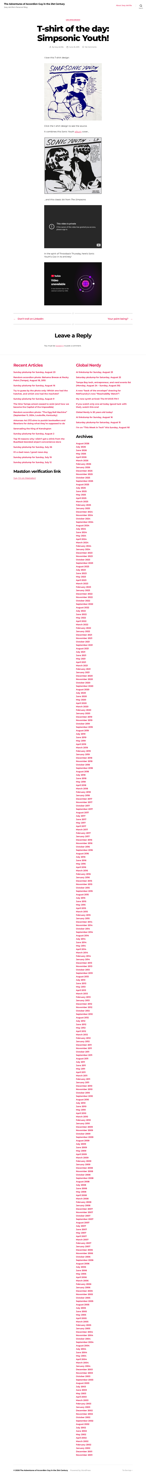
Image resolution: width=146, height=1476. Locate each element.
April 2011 (81, 1072)
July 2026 (81, 447)
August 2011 (82, 1058)
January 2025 (83, 508)
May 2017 (81, 822)
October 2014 (83, 928)
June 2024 (81, 532)
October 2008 (83, 1175)
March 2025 (82, 501)
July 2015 (80, 898)
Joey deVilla (59, 47)
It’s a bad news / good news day (30, 452)
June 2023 (81, 573)
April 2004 (81, 1359)
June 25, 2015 (74, 47)
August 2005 (82, 1304)
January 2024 (83, 549)
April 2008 (81, 1195)
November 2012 (84, 1007)
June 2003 (81, 1390)
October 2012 (83, 1010)
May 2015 (81, 905)
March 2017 (82, 829)
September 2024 (84, 522)
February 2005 (83, 1325)
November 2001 (84, 1455)
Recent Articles (28, 365)
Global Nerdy (88, 365)
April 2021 (81, 662)
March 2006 (82, 1280)
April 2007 (81, 1236)
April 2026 (81, 457)
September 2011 (84, 1055)
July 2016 (80, 857)
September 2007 (84, 1219)
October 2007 (83, 1216)
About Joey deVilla (124, 5)
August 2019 (82, 730)
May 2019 (81, 740)
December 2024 (84, 512)
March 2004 (82, 1362)
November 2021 (84, 638)
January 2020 (83, 713)
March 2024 (82, 542)
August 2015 (82, 894)
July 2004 (81, 1349)
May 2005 (81, 1315)
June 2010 (81, 1106)
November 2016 (84, 843)
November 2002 (84, 1414)
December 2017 (84, 799)
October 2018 (83, 764)
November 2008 (84, 1171)
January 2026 (83, 467)
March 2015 (82, 911)
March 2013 (82, 993)
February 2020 (83, 710)
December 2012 (84, 1004)
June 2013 (81, 983)
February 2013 (83, 997)
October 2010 (83, 1092)
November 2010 (84, 1089)
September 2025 (84, 481)
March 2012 (82, 1034)
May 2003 (81, 1393)
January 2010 (83, 1123)
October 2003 (83, 1376)
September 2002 (84, 1421)
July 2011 (80, 1062)
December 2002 (84, 1410)
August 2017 (82, 812)
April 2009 (81, 1154)
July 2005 (81, 1308)
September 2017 (84, 809)
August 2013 (82, 976)
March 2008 (82, 1198)
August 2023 (82, 566)
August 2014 (82, 935)
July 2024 (81, 529)
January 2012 (83, 1041)
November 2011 (84, 1048)
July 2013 (80, 980)
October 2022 (83, 600)
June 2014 (81, 942)
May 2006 (81, 1274)
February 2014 (83, 956)
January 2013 (83, 1000)
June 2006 (81, 1270)
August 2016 (82, 853)
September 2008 (84, 1178)
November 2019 (84, 720)
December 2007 (84, 1209)
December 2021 (84, 635)
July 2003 (81, 1386)
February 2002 (83, 1444)
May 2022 (81, 617)
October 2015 (83, 887)
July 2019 (80, 734)
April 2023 (81, 580)
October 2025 (83, 477)
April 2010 (81, 1113)
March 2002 (82, 1441)
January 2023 (83, 590)
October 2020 (83, 682)
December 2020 (84, 676)
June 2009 (81, 1147)
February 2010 (83, 1120)
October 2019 (83, 723)
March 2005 (82, 1321)
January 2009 (83, 1164)
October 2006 (83, 1257)
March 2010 (82, 1116)
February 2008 (83, 1202)
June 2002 (81, 1431)
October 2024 (83, 518)
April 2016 (81, 867)
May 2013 (81, 987)
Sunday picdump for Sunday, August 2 (33, 433)
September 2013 (84, 973)
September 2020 (84, 686)
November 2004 (84, 1335)
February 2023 (83, 587)
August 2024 (82, 525)
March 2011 (81, 1075)
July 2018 (81, 775)
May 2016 (81, 864)
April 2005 (81, 1318)
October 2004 (83, 1339)
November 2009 (84, 1130)
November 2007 (84, 1212)
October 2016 (83, 846)
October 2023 (83, 559)
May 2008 (81, 1192)
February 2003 (83, 1403)
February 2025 (83, 505)
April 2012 (81, 1031)
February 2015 (83, 915)
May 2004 (81, 1356)
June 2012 (81, 1024)
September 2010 (84, 1096)
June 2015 (81, 901)
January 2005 (83, 1328)
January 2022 (83, 631)
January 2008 (83, 1205)
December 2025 (84, 471)
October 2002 (83, 1417)
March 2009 (82, 1157)
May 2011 (80, 1069)
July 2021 (80, 652)
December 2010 (84, 1086)
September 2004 (84, 1342)
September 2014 (84, 932)
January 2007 (83, 1246)
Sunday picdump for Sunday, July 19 (32, 457)
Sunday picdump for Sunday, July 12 (32, 462)
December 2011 (84, 1045)
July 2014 (81, 939)
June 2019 (81, 737)
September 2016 (84, 850)
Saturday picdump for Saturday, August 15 (98, 422)
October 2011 (82, 1051)
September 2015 (84, 891)
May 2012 (81, 1028)
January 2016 (83, 877)
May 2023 (81, 576)
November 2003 (84, 1373)
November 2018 (84, 761)
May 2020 (81, 699)
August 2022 (82, 607)
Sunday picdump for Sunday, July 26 (32, 447)
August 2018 (82, 771)
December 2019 (84, 717)
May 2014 (81, 946)
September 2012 (84, 1014)
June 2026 (81, 450)
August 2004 (82, 1345)
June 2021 (81, 655)
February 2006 (83, 1284)
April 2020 (81, 703)
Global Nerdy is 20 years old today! (94, 412)
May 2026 (81, 453)
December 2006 (84, 1250)
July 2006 (81, 1267)
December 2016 (84, 840)
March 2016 (82, 870)
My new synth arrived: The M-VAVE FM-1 (97, 399)
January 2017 (83, 836)
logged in (60, 346)
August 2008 (82, 1181)
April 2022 (81, 621)
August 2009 (82, 1140)
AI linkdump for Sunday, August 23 (94, 372)
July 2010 (81, 1103)
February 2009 (83, 1161)
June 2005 (81, 1311)
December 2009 (84, 1127)
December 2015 (84, 881)
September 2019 (84, 727)
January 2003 (83, 1407)
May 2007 (81, 1233)
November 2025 (84, 474)
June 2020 (81, 696)
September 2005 (84, 1301)
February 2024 (83, 546)
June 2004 (81, 1352)
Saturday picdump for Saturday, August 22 (98, 377)
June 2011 (81, 1065)
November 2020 (84, 679)
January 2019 (83, 754)
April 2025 (81, 498)
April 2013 (81, 990)
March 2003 (82, 1400)
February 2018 (83, 792)
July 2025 (81, 488)
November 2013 (84, 966)
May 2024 (81, 535)
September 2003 (84, 1380)
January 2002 (83, 1448)
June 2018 (81, 778)
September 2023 (84, 563)
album (78, 131)
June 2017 (81, 819)
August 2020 (82, 689)
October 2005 (83, 1298)
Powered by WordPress (80, 1470)
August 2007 (82, 1222)
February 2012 (83, 1038)
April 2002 (81, 1438)
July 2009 (81, 1144)
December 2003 (84, 1369)
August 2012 (82, 1017)
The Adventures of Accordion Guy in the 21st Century (34, 4)
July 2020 (81, 693)
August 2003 (82, 1383)
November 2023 (84, 556)
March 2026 (82, 460)
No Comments (91, 47)
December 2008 (84, 1168)
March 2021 (82, 665)
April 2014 (81, 949)
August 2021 (82, 648)
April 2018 (81, 785)
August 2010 (82, 1099)
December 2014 (84, 922)
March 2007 (82, 1239)
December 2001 (84, 1451)
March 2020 (82, 706)
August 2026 (82, 443)
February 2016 (83, 874)
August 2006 (82, 1263)
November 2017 (84, 802)
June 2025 (81, 491)
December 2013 (84, 963)
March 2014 (82, 952)
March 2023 (82, 583)
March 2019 (82, 747)
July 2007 (81, 1226)
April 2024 (81, 539)
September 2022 (84, 604)
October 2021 (83, 641)
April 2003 (81, 1397)
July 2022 (81, 611)
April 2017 (81, 826)
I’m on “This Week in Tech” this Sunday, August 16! (103, 427)
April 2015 (81, 908)
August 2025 (82, 484)
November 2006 (84, 1253)
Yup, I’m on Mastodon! (24, 478)
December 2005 (84, 1291)
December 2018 (84, 758)
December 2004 (84, 1332)
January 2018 (83, 795)
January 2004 (83, 1366)
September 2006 (84, 1260)
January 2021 (83, 672)
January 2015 (83, 918)
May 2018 (81, 781)
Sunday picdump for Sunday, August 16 (34, 385)
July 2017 (80, 816)
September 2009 (84, 1137)
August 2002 (82, 1424)
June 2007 (81, 1229)
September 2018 (84, 768)
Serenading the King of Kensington (32, 428)
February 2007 (83, 1243)
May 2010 (81, 1110)
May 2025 (81, 494)
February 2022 (83, 628)
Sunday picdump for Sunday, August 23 (34, 372)
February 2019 (83, 751)
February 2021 (83, 669)
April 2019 (81, 744)
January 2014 (83, 959)
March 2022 (82, 624)
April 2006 (81, 1277)
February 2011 (83, 1079)
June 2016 (81, 860)
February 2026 (83, 464)
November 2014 (84, 925)
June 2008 (81, 1188)
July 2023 (81, 570)
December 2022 (84, 594)
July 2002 (81, 1427)
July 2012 (80, 1021)
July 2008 (81, 1185)
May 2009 (81, 1151)
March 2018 (82, 788)
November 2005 (84, 1294)
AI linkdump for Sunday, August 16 (94, 417)
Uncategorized (73, 20)
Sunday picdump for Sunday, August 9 (33, 399)
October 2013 (83, 969)
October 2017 (83, 805)
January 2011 (82, 1082)
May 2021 (81, 658)
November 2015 (84, 884)
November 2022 (84, 597)
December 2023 (84, 553)
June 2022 (81, 614)
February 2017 (83, 833)
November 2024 (84, 515)
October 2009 (83, 1134)
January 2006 (83, 1287)
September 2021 (84, 645)
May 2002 (81, 1434)
